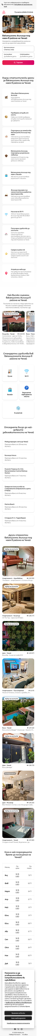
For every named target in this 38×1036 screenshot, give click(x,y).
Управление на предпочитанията (18, 1023)
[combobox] (18, 49)
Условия (25, 1034)
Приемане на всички (18, 1013)
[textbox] (10, 56)
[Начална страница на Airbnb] (3, 12)
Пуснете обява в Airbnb (24, 12)
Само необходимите (18, 1018)
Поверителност (14, 1034)
